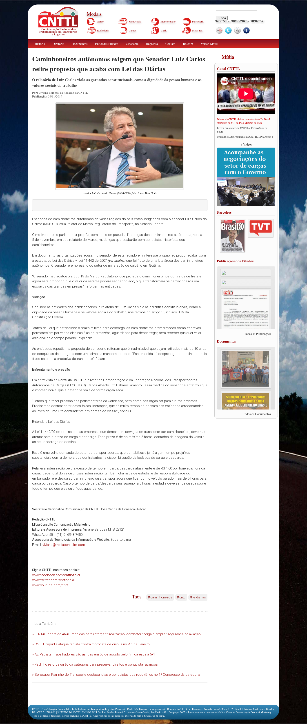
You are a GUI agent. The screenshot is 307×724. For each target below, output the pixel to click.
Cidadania (132, 44)
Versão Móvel (209, 44)
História (40, 44)
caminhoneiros (160, 597)
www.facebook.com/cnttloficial (56, 575)
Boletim (188, 44)
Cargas (132, 30)
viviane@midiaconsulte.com (63, 545)
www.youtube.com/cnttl (50, 585)
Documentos (79, 44)
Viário (163, 30)
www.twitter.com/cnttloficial (53, 580)
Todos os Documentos (257, 414)
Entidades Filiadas (106, 44)
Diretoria (58, 44)
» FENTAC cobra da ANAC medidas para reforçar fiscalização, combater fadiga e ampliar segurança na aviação (116, 634)
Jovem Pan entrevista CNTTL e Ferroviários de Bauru (242, 129)
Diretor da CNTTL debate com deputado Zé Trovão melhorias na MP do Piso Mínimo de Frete (244, 120)
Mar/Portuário (168, 21)
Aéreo (100, 21)
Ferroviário (198, 21)
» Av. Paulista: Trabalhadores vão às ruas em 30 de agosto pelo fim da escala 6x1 (93, 654)
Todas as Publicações (257, 334)
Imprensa (152, 44)
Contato (170, 44)
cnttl (181, 597)
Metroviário (135, 21)
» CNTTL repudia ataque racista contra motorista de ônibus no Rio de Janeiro (91, 644)
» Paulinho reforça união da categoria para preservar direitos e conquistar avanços (95, 664)
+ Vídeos (246, 144)
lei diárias (198, 597)
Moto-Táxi (197, 30)
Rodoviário (103, 30)
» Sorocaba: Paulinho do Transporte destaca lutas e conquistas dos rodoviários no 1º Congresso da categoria (116, 675)
